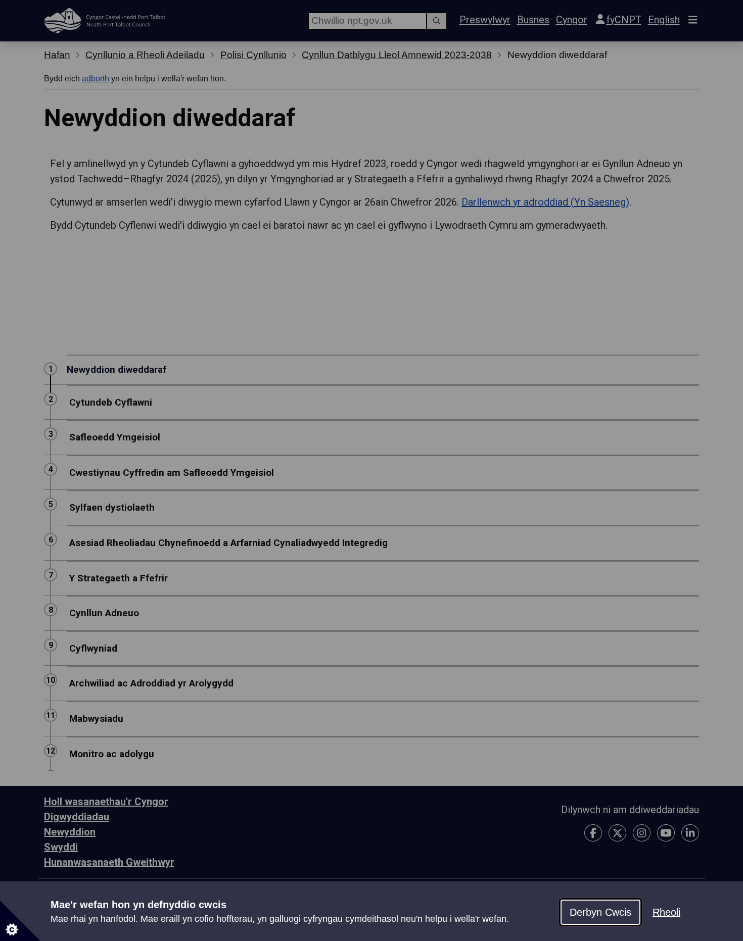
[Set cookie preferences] (20, 921)
